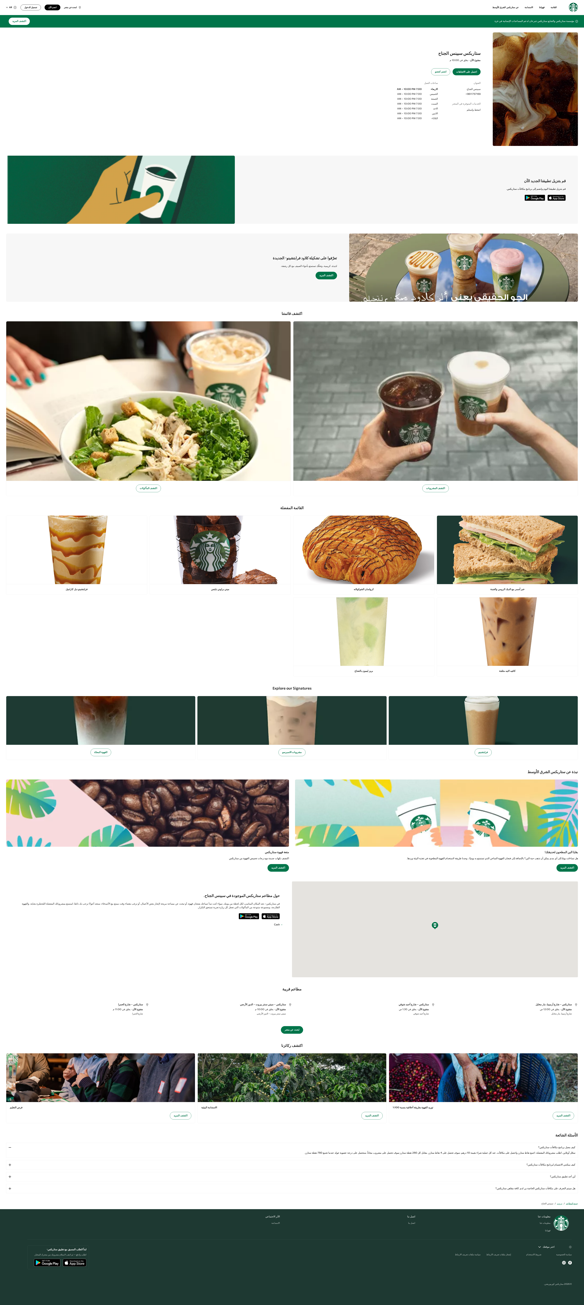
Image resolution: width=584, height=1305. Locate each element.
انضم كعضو (440, 72)
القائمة (554, 7)
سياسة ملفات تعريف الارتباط (468, 1255)
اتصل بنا (411, 1223)
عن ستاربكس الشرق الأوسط (505, 7)
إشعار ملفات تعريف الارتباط (498, 1255)
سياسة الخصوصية (564, 1255)
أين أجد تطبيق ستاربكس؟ (562, 1177)
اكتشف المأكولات (148, 488)
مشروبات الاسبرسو (292, 752)
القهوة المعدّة (100, 752)
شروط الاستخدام (533, 1255)
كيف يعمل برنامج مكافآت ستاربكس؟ (556, 1147)
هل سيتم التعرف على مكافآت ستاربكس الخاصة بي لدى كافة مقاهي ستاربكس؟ (535, 1188)
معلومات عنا (545, 1223)
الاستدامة (529, 7)
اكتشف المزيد (19, 21)
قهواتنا (542, 7)
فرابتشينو (483, 752)
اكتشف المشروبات (435, 488)
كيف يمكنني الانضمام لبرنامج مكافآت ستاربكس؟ (551, 1165)
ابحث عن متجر (292, 1030)
